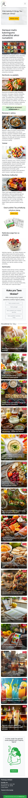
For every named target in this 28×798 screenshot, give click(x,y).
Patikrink (14, 771)
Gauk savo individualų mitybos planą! (15, 796)
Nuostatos (4, 793)
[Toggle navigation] (25, 3)
